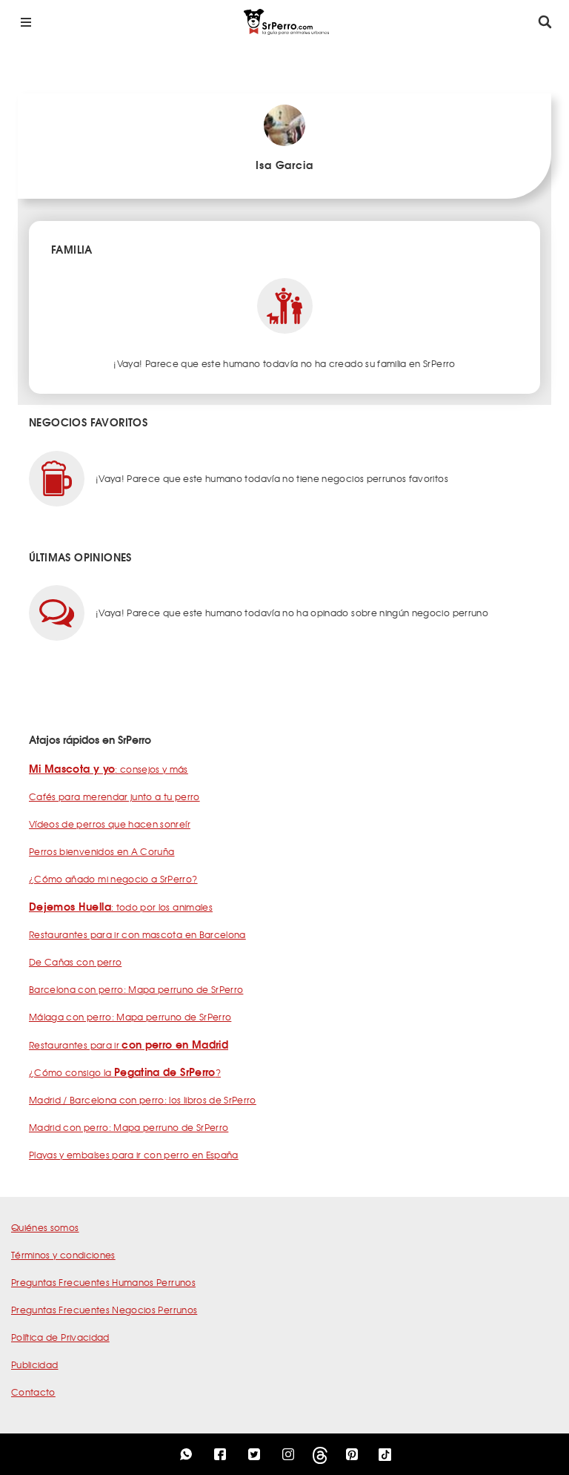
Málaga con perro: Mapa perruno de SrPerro (130, 1016)
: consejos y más (108, 769)
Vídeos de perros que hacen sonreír (109, 824)
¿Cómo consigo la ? (125, 1072)
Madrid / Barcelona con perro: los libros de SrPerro (142, 1099)
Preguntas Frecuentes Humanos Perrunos (103, 1282)
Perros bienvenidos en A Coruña (102, 851)
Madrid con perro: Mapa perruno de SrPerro (128, 1127)
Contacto (33, 1392)
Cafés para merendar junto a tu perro (114, 796)
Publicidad (35, 1364)
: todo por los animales (121, 907)
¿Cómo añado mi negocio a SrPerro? (113, 878)
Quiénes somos (45, 1227)
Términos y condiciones (63, 1254)
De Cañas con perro (75, 962)
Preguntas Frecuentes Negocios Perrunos (104, 1309)
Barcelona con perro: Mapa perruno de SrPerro (136, 989)
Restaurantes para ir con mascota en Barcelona (137, 934)
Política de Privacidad (60, 1337)
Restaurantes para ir (128, 1045)
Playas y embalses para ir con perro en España (134, 1154)
